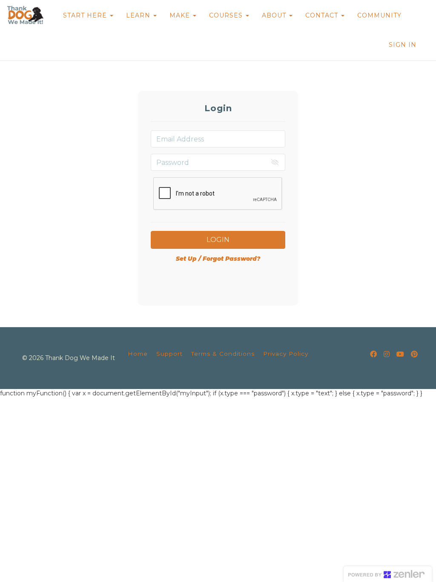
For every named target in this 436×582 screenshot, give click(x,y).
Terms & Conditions (223, 353)
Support (169, 353)
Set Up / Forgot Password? (218, 258)
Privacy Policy (285, 353)
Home (138, 353)
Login (218, 240)
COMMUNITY (379, 15)
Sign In (402, 45)
